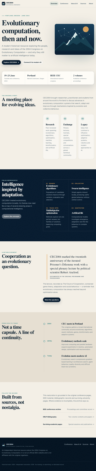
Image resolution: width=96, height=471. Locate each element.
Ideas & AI (74, 3)
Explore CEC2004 (11, 62)
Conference (64, 3)
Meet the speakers (52, 300)
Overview (54, 3)
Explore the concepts (11, 216)
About (91, 3)
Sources (83, 3)
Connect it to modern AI (32, 62)
